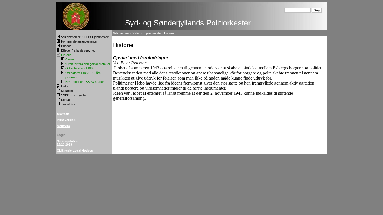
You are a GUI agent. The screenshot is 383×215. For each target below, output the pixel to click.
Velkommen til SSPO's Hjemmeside (85, 37)
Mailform (63, 126)
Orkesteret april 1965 (79, 68)
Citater (69, 59)
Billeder (66, 46)
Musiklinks (68, 90)
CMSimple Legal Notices (75, 150)
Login (61, 135)
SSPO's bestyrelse (74, 95)
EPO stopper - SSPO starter (84, 81)
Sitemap (63, 113)
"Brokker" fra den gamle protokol (87, 64)
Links (64, 86)
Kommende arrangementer (79, 41)
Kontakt (66, 99)
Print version (66, 119)
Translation (68, 104)
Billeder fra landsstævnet (78, 50)
